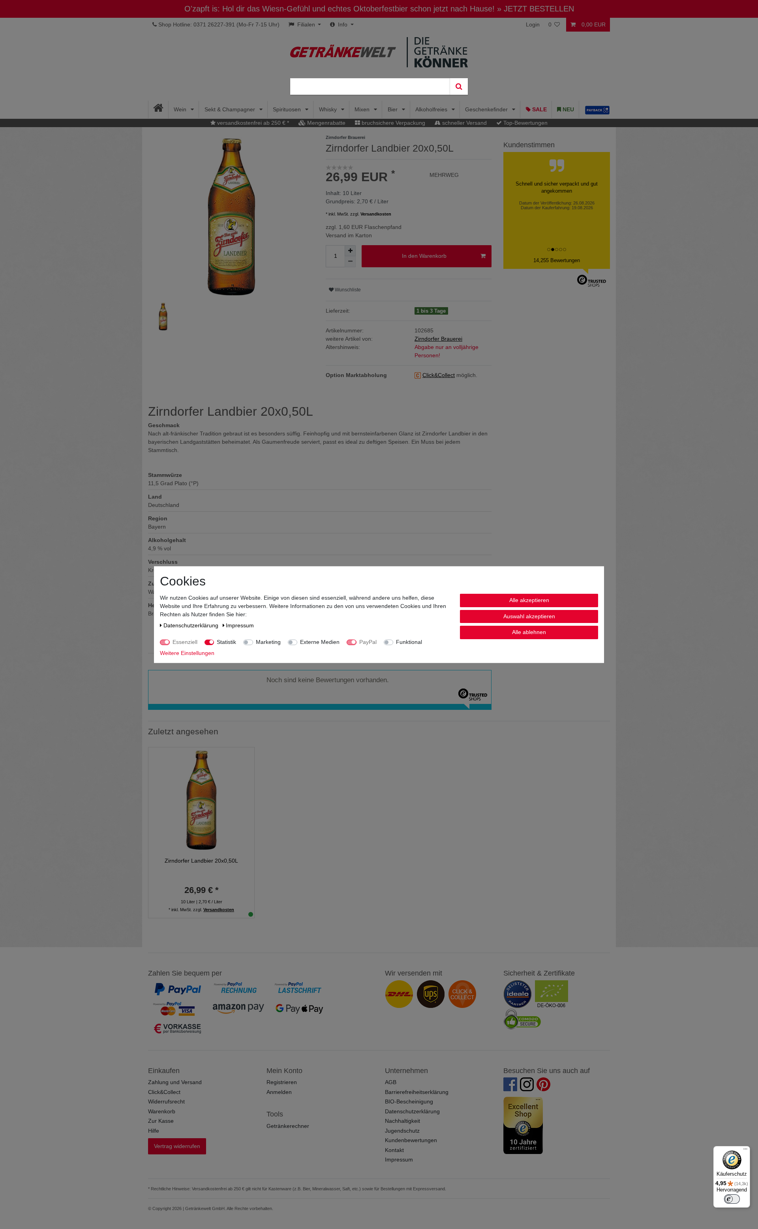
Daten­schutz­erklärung (191, 625)
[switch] (732, 1199)
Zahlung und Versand (175, 1082)
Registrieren (281, 1082)
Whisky (328, 109)
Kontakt (394, 1150)
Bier (393, 109)
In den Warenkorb (424, 256)
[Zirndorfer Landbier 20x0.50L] (201, 799)
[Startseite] (158, 109)
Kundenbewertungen (411, 1140)
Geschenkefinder (487, 109)
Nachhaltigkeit (402, 1121)
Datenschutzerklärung (412, 1111)
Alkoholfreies (432, 109)
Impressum (399, 1159)
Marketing (268, 642)
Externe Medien (320, 642)
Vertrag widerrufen (177, 1146)
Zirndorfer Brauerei (438, 339)
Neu (567, 109)
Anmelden (279, 1092)
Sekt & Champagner (231, 109)
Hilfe (153, 1131)
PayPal (368, 642)
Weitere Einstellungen (187, 653)
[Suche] (459, 86)
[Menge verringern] (350, 261)
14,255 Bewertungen (556, 260)
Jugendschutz (402, 1131)
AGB (390, 1082)
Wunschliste (347, 290)
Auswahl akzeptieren (529, 616)
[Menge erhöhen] (350, 250)
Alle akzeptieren (529, 600)
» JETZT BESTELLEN (535, 8)
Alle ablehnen (529, 632)
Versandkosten (375, 214)
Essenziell (185, 642)
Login (533, 24)
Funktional (409, 642)
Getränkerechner (287, 1126)
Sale (539, 109)
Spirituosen (287, 109)
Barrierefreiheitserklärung (416, 1092)
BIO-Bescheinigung (409, 1101)
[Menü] (745, 1151)
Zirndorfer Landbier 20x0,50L (201, 860)
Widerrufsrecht (166, 1101)
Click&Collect (164, 1092)
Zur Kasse (161, 1121)
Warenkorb (161, 1111)
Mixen (363, 109)
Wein (181, 109)
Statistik (226, 642)
